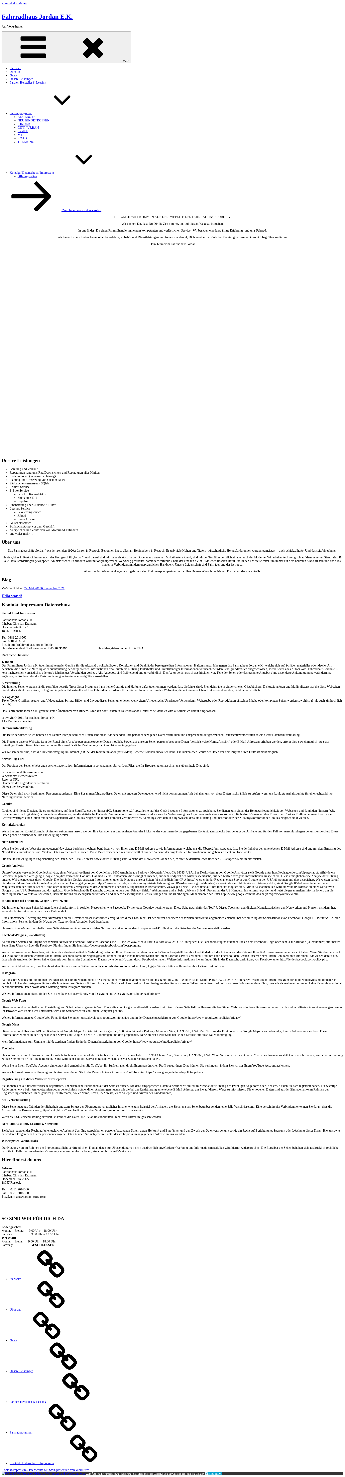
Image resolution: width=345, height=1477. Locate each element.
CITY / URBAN (28, 127)
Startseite (15, 68)
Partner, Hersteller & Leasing (28, 82)
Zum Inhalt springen (14, 3)
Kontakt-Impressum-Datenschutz (22, 1470)
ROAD (22, 138)
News (13, 75)
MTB (21, 134)
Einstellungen (213, 1473)
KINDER (24, 124)
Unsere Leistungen (21, 79)
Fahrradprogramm (21, 113)
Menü (126, 61)
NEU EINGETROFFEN (34, 120)
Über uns (15, 71)
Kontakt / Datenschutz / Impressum (32, 172)
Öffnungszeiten (27, 176)
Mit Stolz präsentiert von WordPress (66, 1470)
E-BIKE (23, 131)
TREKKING (26, 142)
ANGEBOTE (26, 116)
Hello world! (12, 596)
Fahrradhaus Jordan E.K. (37, 16)
